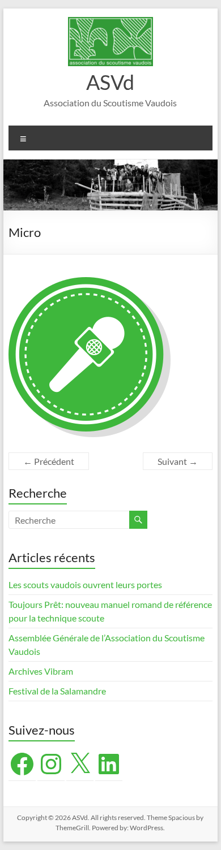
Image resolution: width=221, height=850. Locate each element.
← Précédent (48, 461)
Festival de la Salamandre (58, 690)
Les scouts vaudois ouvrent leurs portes (85, 584)
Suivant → (178, 461)
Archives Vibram (40, 671)
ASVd (110, 82)
